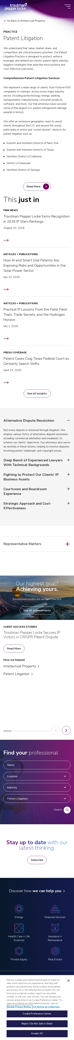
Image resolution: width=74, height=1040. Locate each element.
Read (33, 186)
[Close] (68, 980)
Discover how (35, 890)
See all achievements (37, 610)
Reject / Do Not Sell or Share (37, 1023)
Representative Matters (22, 544)
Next (66, 730)
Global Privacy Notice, (19, 1006)
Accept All (37, 1033)
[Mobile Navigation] (68, 7)
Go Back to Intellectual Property (26, 21)
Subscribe (37, 860)
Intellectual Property (19, 666)
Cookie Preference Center (37, 1013)
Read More (14, 648)
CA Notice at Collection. (46, 1006)
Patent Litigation (16, 674)
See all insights (37, 393)
